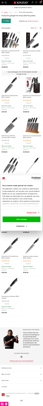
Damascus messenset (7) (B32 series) (32, 96)
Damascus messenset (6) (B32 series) (32, 137)
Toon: (32, 28)
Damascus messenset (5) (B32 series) (10, 51)
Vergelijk (6, 58)
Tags (15, 12)
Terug (5, 12)
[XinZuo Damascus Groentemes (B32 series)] (11, 246)
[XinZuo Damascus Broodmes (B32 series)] (32, 246)
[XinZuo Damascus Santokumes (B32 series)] (11, 85)
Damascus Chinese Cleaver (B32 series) (9, 136)
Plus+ (8, 396)
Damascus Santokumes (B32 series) (10, 96)
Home (10, 12)
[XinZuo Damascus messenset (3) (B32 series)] (11, 165)
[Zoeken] (5, 3)
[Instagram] (21, 357)
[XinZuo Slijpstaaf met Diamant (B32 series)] (32, 165)
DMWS (37, 393)
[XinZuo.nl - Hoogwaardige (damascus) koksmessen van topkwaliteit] (22, 2)
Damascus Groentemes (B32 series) (10, 257)
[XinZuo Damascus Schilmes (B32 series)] (11, 286)
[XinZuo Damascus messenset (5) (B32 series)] (11, 40)
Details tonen (32, 213)
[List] (40, 28)
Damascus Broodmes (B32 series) (30, 257)
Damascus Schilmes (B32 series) (10, 297)
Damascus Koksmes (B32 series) (31, 52)
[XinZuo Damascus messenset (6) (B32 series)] (32, 125)
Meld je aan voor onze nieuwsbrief (21, 361)
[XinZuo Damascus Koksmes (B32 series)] (32, 40)
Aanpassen (20, 226)
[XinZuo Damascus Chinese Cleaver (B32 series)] (11, 125)
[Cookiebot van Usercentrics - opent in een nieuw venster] (31, 178)
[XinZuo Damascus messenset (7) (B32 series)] (32, 85)
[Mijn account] (33, 2)
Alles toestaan (21, 219)
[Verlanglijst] (36, 2)
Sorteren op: (23, 21)
